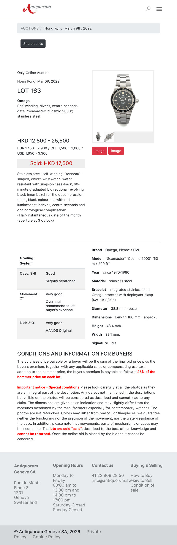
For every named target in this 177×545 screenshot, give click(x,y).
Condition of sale (142, 488)
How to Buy (142, 475)
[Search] (148, 9)
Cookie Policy (46, 536)
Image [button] (99, 151)
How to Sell (141, 480)
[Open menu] (159, 9)
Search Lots (33, 43)
